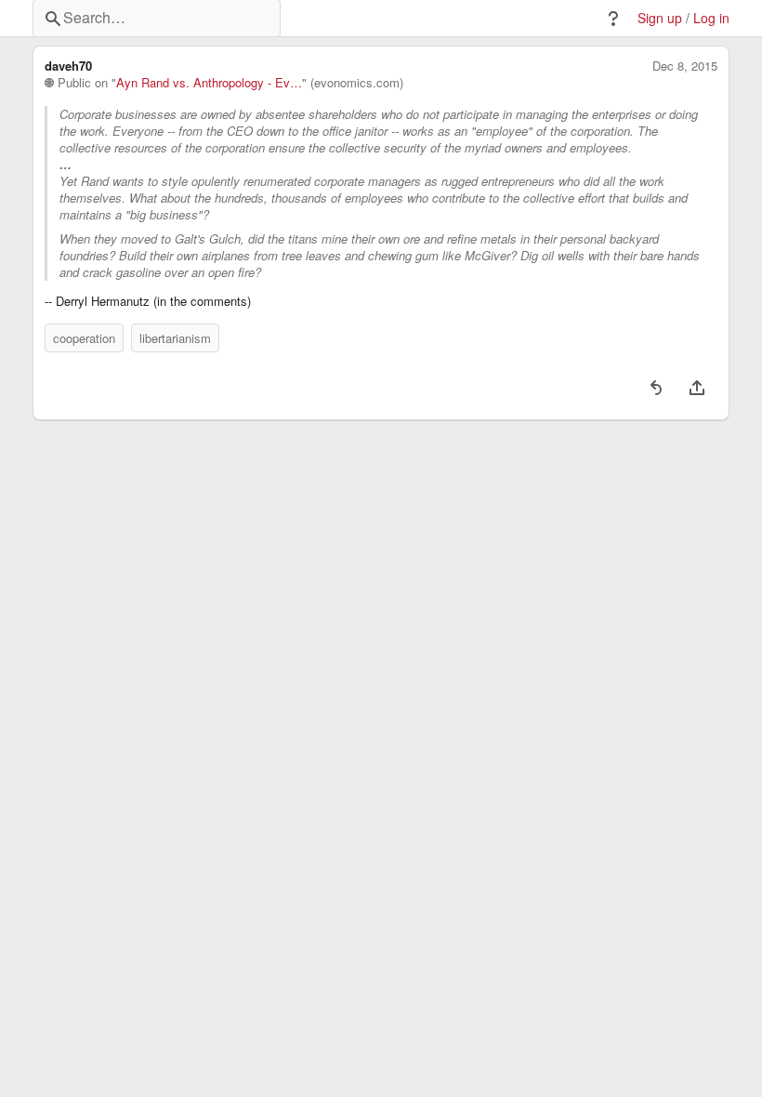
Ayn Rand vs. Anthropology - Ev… (209, 82)
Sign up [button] (659, 18)
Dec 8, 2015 (684, 66)
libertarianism (175, 338)
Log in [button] (711, 18)
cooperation (84, 338)
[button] (613, 19)
